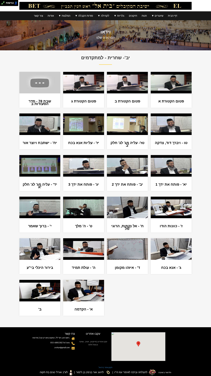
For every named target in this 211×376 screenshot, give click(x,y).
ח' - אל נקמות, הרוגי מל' (127, 227)
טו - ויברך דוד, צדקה (171, 142)
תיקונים (133, 15)
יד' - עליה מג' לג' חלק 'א (40, 185)
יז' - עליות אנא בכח (83, 142)
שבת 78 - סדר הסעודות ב (40, 102)
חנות (144, 15)
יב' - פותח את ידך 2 (127, 184)
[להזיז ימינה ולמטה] (4, 4)
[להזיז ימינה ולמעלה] (4, 2)
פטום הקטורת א (171, 101)
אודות (51, 15)
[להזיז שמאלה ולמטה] (2, 4)
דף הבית (172, 15)
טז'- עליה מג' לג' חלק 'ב (127, 144)
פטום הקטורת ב (127, 101)
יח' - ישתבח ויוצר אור (40, 142)
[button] (138, 344)
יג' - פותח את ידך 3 (83, 184)
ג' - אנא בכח (171, 267)
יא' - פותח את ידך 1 (171, 184)
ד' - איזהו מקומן (127, 267)
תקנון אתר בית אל (105, 367)
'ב (39, 309)
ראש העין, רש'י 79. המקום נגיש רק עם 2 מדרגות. (51, 338)
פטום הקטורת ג (83, 101)
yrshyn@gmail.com (62, 348)
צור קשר (38, 15)
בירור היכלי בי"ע (40, 267)
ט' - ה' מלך (83, 226)
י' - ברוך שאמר (40, 226)
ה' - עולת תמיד (83, 267)
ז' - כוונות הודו (171, 226)
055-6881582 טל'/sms (60, 343)
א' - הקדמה (83, 309)
